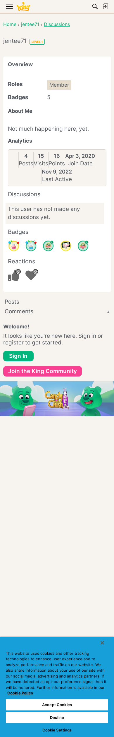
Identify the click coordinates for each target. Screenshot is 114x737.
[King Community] (23, 6)
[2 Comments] (48, 245)
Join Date (80, 163)
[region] (57, 687)
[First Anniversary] (31, 245)
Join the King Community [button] (42, 371)
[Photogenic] (65, 245)
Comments (57, 311)
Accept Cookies (57, 704)
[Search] (95, 6)
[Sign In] (105, 6)
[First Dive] (83, 245)
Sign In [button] (18, 356)
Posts (26, 163)
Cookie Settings (57, 730)
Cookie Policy (20, 693)
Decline (57, 717)
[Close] (102, 643)
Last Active (57, 179)
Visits (41, 163)
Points (57, 163)
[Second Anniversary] (13, 245)
